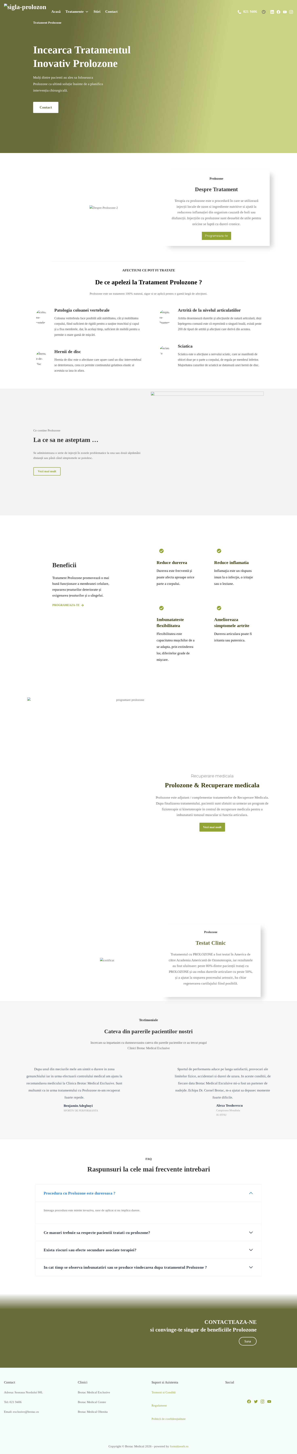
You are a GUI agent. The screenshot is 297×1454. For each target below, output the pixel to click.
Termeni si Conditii (164, 1392)
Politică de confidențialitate (169, 1418)
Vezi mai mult (47, 471)
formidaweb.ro (179, 1446)
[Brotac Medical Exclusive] (25, 11)
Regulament (159, 1405)
